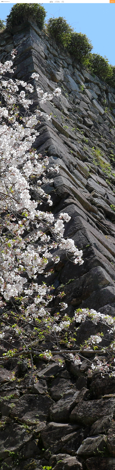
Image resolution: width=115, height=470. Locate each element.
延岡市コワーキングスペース (5, 1)
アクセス (62, 1)
